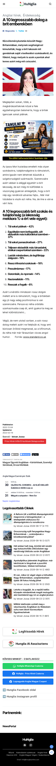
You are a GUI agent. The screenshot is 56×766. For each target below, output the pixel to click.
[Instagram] (31, 745)
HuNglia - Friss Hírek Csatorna (30, 673)
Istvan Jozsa (18, 436)
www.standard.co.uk (34, 337)
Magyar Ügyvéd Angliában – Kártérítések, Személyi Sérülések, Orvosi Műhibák (27, 463)
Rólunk (11, 753)
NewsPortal (9, 726)
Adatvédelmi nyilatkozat (25, 753)
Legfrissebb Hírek (31, 631)
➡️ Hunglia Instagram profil (20, 696)
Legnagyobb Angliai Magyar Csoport (30, 681)
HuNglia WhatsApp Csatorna (30, 666)
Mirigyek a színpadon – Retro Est (24, 495)
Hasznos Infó (12, 755)
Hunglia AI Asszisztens (32, 643)
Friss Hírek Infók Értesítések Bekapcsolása (24, 441)
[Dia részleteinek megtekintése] (28, 137)
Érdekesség (31, 15)
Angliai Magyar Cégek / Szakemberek (34, 755)
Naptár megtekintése (11, 501)
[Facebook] (25, 745)
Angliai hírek (12, 15)
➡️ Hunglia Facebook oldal (19, 689)
